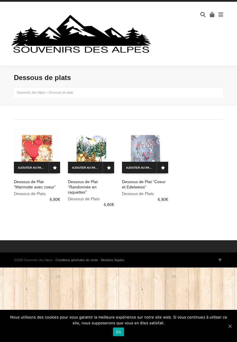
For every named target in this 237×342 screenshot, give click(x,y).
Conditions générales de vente (76, 260)
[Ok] (230, 326)
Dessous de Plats (30, 193)
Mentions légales (112, 260)
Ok (118, 332)
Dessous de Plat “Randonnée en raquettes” (83, 186)
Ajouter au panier (33, 167)
